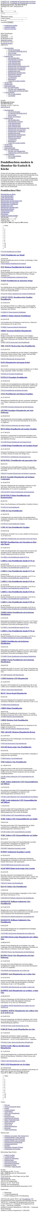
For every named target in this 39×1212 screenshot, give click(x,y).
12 (5, 247)
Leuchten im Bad (9, 1157)
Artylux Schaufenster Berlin (12, 1106)
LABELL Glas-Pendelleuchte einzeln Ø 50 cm (18, 631)
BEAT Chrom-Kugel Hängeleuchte (14, 693)
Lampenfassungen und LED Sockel (14, 1139)
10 (5, 243)
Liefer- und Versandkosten (12, 1113)
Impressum (7, 1128)
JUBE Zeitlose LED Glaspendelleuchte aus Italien (19, 819)
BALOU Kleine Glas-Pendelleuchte (14, 887)
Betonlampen (12, 79)
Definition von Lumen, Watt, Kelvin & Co (16, 1136)
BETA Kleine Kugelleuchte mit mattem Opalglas (19, 429)
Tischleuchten (8, 82)
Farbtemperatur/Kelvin (10, 1144)
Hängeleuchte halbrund (14, 74)
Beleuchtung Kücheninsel (11, 1163)
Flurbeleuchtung (9, 1160)
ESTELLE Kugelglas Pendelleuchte (14, 377)
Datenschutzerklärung (10, 1126)
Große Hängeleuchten (14, 63)
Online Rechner (16, 1166)
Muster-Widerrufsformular (11, 1120)
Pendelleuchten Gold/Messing (16, 69)
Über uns (7, 1105)
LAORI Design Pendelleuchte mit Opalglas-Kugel (19, 446)
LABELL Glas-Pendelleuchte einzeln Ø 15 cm (18, 571)
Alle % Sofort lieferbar (14, 94)
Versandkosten (26, 1199)
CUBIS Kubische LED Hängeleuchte (14, 678)
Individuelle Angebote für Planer (13, 1147)
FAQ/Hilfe (7, 1115)
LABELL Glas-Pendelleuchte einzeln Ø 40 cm (18, 602)
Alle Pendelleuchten (14, 58)
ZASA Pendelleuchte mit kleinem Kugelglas (17, 394)
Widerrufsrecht (8, 1123)
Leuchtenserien (12, 77)
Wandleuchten (8, 84)
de (1, 8)
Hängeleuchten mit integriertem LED (18, 66)
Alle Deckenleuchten (14, 50)
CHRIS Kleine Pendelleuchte (11, 708)
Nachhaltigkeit (8, 1111)
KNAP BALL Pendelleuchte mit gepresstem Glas (19, 460)
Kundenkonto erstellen (10, 25)
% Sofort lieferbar (9, 92)
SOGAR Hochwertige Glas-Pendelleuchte (16, 747)
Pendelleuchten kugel (14, 71)
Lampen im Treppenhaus (11, 1158)
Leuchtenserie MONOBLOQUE (17, 51)
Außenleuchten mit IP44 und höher (18, 91)
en (1, 9)
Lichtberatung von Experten (12, 1149)
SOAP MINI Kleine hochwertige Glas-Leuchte (18, 868)
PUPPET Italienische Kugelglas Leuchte (15, 852)
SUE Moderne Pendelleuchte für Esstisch (16, 267)
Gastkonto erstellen (9, 27)
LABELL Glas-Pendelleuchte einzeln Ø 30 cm (18, 592)
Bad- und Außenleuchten (11, 87)
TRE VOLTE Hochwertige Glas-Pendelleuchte (18, 346)
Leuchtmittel (11, 96)
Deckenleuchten (9, 48)
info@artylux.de (5, 107)
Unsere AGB (8, 1125)
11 (5, 245)
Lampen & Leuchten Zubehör (16, 81)
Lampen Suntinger (9, 1110)
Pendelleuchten (8, 56)
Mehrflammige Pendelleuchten (16, 73)
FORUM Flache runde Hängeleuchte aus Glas (18, 1029)
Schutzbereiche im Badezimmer (13, 1142)
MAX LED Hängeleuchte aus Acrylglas (15, 1064)
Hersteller (7, 1145)
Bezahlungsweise (9, 1116)
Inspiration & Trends (10, 1165)
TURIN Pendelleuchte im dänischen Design (17, 281)
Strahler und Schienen (14, 55)
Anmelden (10, 22)
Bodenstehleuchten (9, 86)
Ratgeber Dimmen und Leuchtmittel (14, 1141)
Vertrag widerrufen (9, 1121)
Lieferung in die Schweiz (11, 1118)
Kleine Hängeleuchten (14, 64)
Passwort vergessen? (10, 29)
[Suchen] (1, 15)
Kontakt (6, 1108)
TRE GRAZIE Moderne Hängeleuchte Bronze (18, 732)
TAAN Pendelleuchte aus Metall (12, 255)
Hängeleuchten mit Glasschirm (17, 68)
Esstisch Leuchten (9, 1155)
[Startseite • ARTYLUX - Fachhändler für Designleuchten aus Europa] (18, 1)
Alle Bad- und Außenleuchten (16, 89)
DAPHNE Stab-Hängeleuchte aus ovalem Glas (18, 974)
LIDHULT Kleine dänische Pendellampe (16, 316)
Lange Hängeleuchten (14, 61)
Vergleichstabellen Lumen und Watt (14, 1137)
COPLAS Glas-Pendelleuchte (11, 511)
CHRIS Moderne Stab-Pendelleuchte (14, 720)
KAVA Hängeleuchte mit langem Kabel (15, 362)
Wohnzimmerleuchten (14, 76)
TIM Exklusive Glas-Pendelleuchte (13, 762)
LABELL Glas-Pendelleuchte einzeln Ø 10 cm (18, 561)
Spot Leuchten (12, 53)
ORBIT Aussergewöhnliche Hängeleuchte (16, 331)
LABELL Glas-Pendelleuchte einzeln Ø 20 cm (18, 581)
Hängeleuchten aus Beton (15, 59)
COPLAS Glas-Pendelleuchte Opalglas (15, 527)
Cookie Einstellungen (10, 1129)
